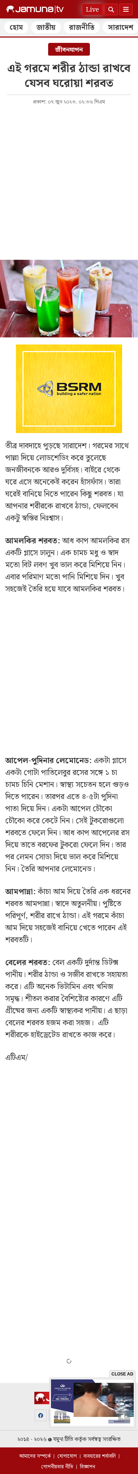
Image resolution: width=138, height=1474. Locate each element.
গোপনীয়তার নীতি (57, 1466)
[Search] (111, 9)
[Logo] (35, 9)
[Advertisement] (69, 182)
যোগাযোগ (67, 1456)
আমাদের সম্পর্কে (35, 1456)
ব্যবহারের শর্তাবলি (100, 1456)
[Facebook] (41, 1415)
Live (92, 10)
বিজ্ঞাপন (87, 1466)
